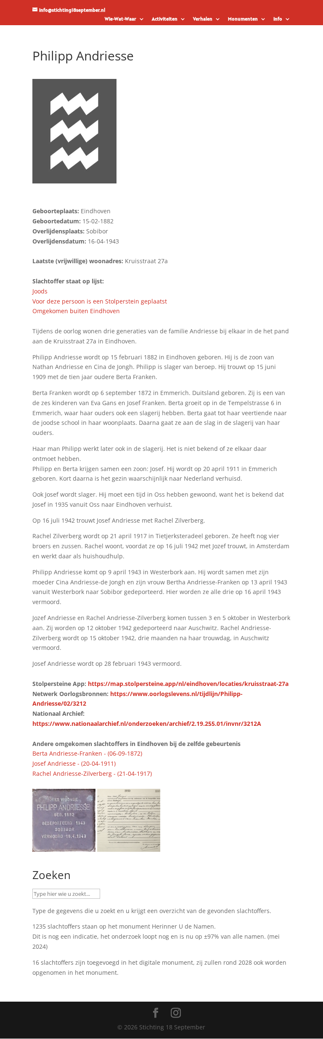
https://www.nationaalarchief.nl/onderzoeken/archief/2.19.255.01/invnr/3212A (146, 724)
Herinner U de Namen (183, 926)
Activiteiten (164, 19)
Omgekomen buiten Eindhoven (76, 311)
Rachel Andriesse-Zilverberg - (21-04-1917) (92, 773)
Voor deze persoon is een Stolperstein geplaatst (99, 301)
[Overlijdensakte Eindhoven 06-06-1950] (128, 847)
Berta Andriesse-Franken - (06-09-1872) (87, 753)
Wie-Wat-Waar (120, 19)
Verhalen (202, 19)
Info (277, 19)
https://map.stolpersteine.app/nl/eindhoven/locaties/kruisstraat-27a (188, 684)
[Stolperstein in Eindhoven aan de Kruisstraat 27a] (63, 847)
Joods (40, 291)
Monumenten (243, 19)
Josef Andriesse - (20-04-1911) (74, 763)
